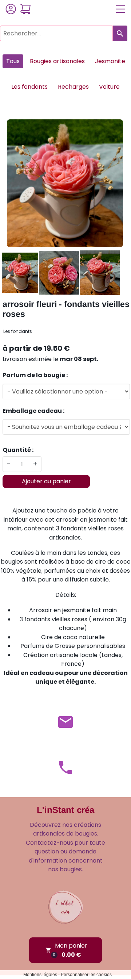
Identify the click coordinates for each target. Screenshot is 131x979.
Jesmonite (110, 61)
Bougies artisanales (57, 61)
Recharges (73, 86)
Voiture (109, 86)
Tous (13, 61)
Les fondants (29, 86)
